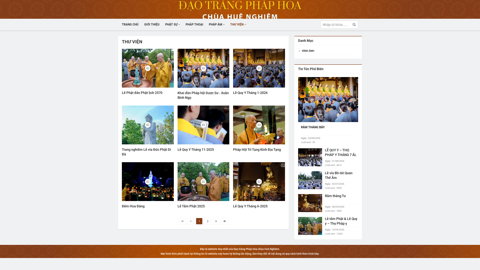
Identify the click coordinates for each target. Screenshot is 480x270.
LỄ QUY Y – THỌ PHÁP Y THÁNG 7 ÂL (340, 152)
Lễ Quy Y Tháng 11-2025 (196, 150)
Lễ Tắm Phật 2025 (191, 206)
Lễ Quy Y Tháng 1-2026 (250, 93)
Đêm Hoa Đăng (133, 206)
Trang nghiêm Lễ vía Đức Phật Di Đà (146, 152)
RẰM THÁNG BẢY (313, 127)
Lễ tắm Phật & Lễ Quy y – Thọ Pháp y (341, 221)
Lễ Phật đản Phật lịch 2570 (142, 93)
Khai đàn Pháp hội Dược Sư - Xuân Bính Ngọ (203, 95)
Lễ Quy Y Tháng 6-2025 (250, 206)
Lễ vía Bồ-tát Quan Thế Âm (338, 175)
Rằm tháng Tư (335, 196)
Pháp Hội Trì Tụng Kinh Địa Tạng (257, 150)
